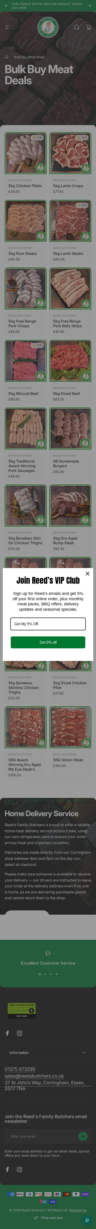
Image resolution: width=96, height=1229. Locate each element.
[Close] (87, 573)
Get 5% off (48, 642)
